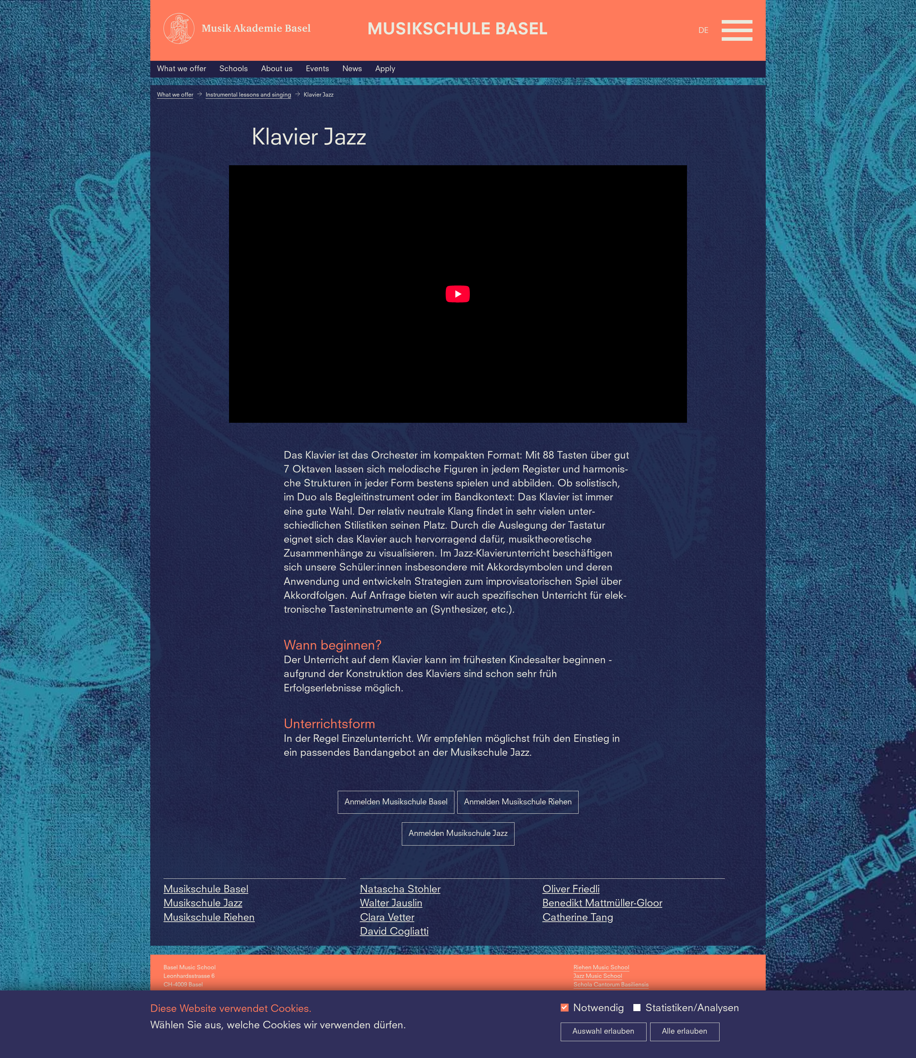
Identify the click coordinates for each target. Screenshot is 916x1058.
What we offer (181, 69)
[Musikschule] (458, 30)
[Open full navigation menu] (737, 30)
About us (277, 69)
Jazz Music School (598, 976)
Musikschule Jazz (203, 904)
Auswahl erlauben (603, 1031)
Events (317, 69)
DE (703, 31)
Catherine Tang (577, 918)
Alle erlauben (684, 1031)
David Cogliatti (394, 932)
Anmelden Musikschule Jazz (458, 834)
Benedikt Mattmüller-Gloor (602, 904)
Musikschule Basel (206, 890)
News (352, 69)
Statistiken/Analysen (692, 1009)
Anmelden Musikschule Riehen (518, 802)
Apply (385, 69)
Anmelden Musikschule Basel (396, 802)
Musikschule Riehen (209, 918)
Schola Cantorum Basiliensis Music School (611, 989)
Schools (233, 69)
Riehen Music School (601, 968)
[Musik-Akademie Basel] (262, 30)
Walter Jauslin (391, 904)
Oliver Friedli (571, 890)
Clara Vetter (387, 918)
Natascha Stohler (400, 890)
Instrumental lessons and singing (248, 95)
